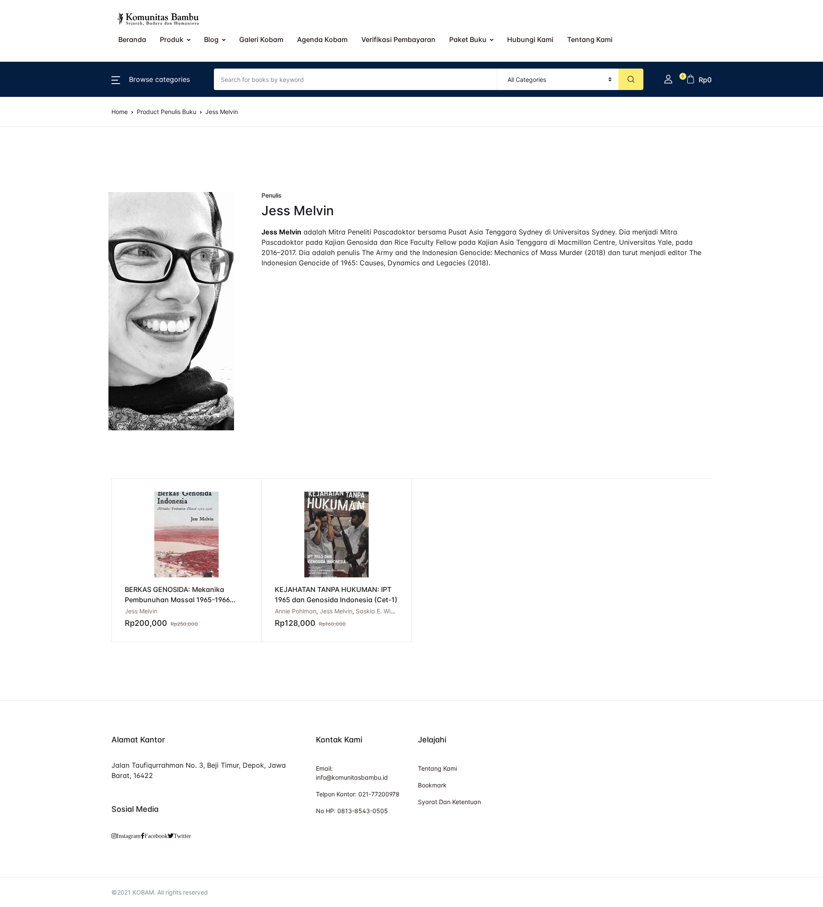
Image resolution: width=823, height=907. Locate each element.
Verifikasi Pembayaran (398, 39)
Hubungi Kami (530, 39)
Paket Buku (468, 39)
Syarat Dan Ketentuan (449, 801)
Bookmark (432, 785)
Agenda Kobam (322, 39)
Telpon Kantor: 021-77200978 (357, 794)
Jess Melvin (336, 611)
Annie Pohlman (295, 611)
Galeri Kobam (261, 39)
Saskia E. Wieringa (382, 611)
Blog (211, 39)
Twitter (182, 836)
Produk (171, 39)
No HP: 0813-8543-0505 (352, 810)
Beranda (26, 52)
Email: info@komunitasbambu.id (352, 773)
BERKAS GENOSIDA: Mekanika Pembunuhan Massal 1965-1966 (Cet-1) (177, 599)
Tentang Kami (35, 230)
